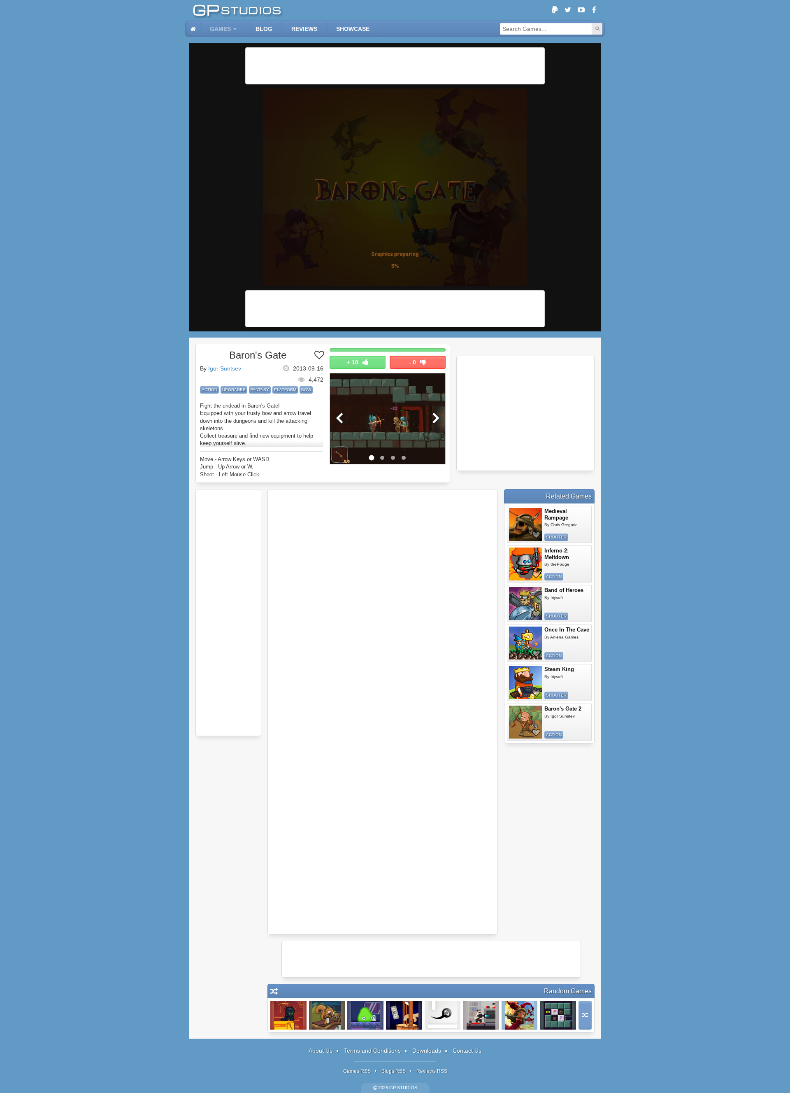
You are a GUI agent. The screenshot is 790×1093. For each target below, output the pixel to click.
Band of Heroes (563, 590)
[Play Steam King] (525, 682)
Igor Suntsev (224, 368)
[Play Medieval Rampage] (525, 524)
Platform (285, 389)
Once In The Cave (566, 630)
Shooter (556, 537)
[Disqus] (382, 603)
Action (209, 389)
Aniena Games (564, 637)
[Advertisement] (395, 65)
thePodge (560, 564)
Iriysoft (557, 597)
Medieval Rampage (556, 514)
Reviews (304, 29)
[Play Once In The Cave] (525, 643)
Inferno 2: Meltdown (556, 554)
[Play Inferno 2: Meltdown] (525, 564)
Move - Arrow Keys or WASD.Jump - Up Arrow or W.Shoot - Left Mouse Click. (235, 466)
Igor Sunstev (563, 716)
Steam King (559, 669)
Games (220, 29)
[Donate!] (554, 10)
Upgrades (234, 389)
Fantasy (260, 389)
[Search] (597, 29)
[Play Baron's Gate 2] (525, 722)
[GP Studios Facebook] (594, 10)
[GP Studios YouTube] (581, 10)
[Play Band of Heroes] (525, 603)
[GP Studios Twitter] (567, 10)
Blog (264, 29)
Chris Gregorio (564, 524)
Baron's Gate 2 (562, 709)
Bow (306, 389)
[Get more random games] (585, 1015)
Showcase (352, 29)
